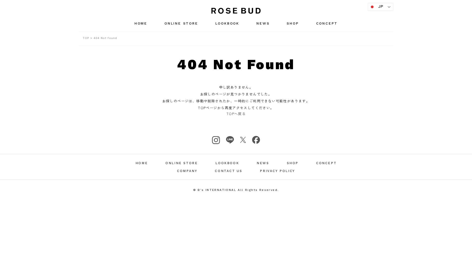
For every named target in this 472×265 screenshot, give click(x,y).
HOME (140, 23)
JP (381, 6)
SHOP (293, 23)
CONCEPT (327, 23)
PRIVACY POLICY (277, 171)
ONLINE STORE (181, 23)
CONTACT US (228, 171)
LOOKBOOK (227, 23)
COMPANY (187, 171)
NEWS (262, 23)
